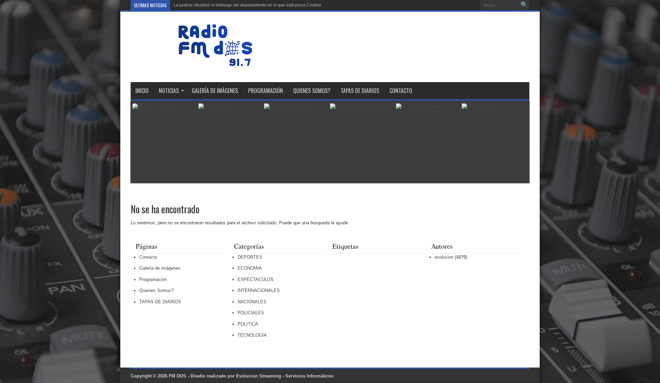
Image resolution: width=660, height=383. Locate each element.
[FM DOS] (215, 65)
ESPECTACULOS (256, 279)
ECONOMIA (250, 268)
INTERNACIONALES (259, 290)
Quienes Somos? (311, 91)
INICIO (141, 91)
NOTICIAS (169, 91)
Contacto (400, 91)
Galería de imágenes (215, 91)
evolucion (443, 257)
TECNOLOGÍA (252, 335)
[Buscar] (524, 5)
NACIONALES (252, 301)
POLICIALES (251, 312)
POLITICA (248, 324)
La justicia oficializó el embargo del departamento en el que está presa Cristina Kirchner (256, 5)
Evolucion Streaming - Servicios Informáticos (284, 376)
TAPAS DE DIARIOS (360, 91)
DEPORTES (250, 257)
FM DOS (177, 376)
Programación (265, 91)
